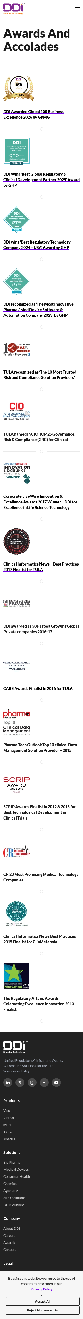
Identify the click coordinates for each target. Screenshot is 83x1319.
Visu (6, 1110)
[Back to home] (14, 9)
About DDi (11, 1228)
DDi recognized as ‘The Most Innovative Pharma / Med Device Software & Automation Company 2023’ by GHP (38, 310)
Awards (9, 1242)
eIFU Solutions (14, 1197)
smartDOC (11, 1139)
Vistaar (8, 1117)
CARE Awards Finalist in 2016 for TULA (38, 688)
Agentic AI (11, 1190)
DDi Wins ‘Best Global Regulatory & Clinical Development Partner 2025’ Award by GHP (41, 180)
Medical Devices (16, 1169)
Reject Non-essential (42, 1310)
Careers (9, 1235)
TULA (8, 1132)
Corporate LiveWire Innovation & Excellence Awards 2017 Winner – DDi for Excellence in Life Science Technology (40, 502)
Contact (9, 1249)
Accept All (42, 1301)
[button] (77, 9)
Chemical (10, 1183)
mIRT (7, 1125)
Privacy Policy (41, 1289)
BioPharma (11, 1162)
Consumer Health (16, 1176)
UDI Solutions (13, 1205)
